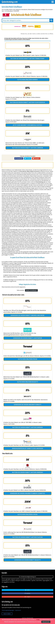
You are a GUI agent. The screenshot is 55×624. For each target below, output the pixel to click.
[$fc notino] (38, 26)
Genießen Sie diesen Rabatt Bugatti (27, 560)
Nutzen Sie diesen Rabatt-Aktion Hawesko (27, 472)
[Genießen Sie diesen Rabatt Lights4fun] (27, 330)
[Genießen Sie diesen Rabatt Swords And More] (27, 307)
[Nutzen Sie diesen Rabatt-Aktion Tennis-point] (27, 52)
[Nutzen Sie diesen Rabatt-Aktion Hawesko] (27, 466)
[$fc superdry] (24, 26)
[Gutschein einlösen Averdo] (27, 73)
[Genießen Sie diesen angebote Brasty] (27, 396)
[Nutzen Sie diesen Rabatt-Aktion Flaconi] (27, 529)
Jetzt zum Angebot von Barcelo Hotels (27, 125)
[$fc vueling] (31, 26)
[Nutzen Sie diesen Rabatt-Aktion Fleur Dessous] (27, 94)
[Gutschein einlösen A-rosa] (27, 508)
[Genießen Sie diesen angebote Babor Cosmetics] (27, 487)
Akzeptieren (45, 622)
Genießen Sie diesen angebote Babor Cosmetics (27, 493)
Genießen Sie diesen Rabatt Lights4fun (27, 338)
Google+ (36, 158)
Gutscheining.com (10, 2)
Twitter (28, 590)
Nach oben (7, 614)
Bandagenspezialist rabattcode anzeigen (27, 448)
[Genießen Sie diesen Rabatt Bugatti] (27, 552)
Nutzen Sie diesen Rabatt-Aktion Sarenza (27, 427)
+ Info (5, 11)
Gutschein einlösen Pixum (27, 359)
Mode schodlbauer (31, 290)
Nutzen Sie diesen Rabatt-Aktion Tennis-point (27, 58)
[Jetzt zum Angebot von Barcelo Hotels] (27, 117)
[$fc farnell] (17, 26)
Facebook (19, 158)
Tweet (28, 158)
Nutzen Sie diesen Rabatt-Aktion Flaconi (27, 537)
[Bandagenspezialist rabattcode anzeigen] (27, 442)
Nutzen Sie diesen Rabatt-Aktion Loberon (27, 148)
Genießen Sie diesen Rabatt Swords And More (27, 315)
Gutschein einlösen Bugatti (27, 382)
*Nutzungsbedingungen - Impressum (11, 610)
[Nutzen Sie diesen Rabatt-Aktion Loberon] (27, 140)
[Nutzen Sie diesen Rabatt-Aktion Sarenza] (27, 419)
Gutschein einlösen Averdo (27, 79)
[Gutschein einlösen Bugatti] (27, 374)
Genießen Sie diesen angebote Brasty (27, 404)
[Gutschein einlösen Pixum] (27, 353)
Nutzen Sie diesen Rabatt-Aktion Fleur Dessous (27, 102)
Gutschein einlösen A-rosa (27, 514)
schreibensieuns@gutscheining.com (28, 576)
